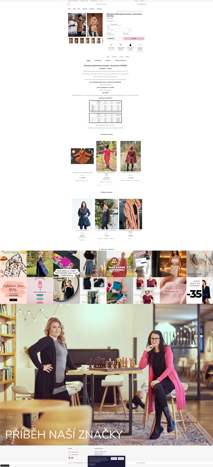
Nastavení (92, 464)
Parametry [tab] (98, 60)
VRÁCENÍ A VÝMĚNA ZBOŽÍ (73, 0)
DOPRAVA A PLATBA (84, 0)
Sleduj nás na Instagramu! (107, 249)
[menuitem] (69, 9)
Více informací (97, 461)
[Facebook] (69, 458)
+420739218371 (74, 454)
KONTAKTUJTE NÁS (94, 0)
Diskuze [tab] (108, 60)
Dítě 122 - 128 (109, 182)
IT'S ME (111, 18)
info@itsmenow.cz (74, 452)
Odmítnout (114, 458)
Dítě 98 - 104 (130, 180)
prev (69, 163)
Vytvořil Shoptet (141, 462)
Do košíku (134, 38)
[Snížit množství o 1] (116, 38)
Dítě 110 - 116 (85, 180)
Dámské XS (100, 238)
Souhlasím (121, 458)
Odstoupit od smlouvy (5, 465)
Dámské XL (111, 238)
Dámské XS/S (82, 240)
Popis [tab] (88, 60)
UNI (130, 238)
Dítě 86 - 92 (78, 180)
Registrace (142, 0)
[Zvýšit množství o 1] (122, 38)
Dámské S (106, 238)
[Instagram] (72, 458)
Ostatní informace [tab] (120, 60)
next (144, 163)
